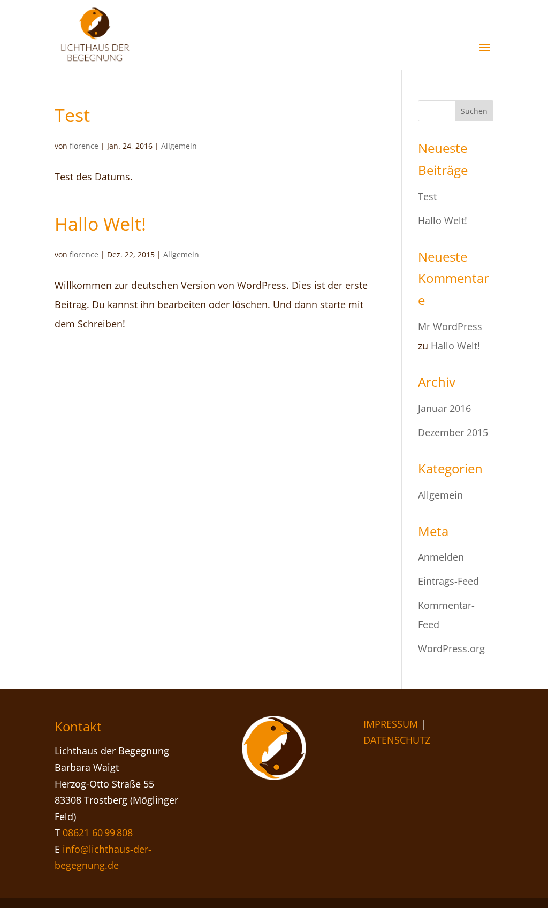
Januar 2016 (444, 408)
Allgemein (179, 146)
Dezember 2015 (453, 432)
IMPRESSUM (390, 723)
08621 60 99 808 (98, 832)
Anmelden (441, 557)
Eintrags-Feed (448, 581)
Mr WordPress (450, 326)
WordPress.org (451, 648)
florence (84, 146)
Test (72, 115)
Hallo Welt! (100, 223)
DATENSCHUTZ (396, 740)
